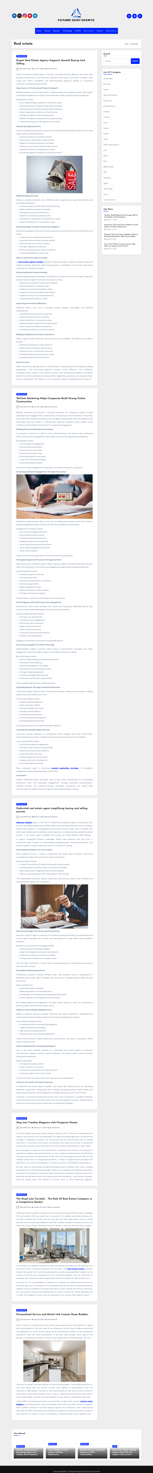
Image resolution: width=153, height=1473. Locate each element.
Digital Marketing (110, 95)
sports (105, 183)
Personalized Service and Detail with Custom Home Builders (52, 1314)
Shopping (107, 178)
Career (106, 90)
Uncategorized (109, 200)
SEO (105, 172)
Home (39, 31)
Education (107, 101)
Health (78, 31)
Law (105, 150)
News (105, 156)
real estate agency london (30, 262)
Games (47, 31)
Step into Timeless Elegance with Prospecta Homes (46, 1122)
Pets (105, 161)
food (105, 123)
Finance (100, 31)
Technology (67, 31)
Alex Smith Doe (25, 69)
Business (56, 31)
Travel (105, 194)
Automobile (108, 79)
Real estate (89, 31)
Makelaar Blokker (24, 822)
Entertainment (109, 106)
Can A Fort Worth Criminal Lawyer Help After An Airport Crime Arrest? (124, 1452)
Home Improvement (111, 145)
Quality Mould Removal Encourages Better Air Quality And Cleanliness (27, 1452)
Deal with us (111, 31)
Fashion (106, 112)
